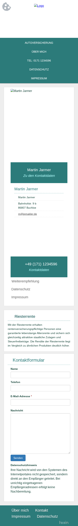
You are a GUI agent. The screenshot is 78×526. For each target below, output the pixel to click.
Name (14, 368)
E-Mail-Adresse (21, 396)
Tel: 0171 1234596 (39, 60)
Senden (18, 457)
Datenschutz (39, 69)
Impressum (39, 78)
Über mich (39, 51)
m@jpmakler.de (27, 213)
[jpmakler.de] (39, 5)
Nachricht (17, 410)
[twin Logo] (63, 522)
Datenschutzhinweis (24, 465)
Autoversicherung (39, 42)
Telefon (15, 382)
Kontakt (41, 510)
